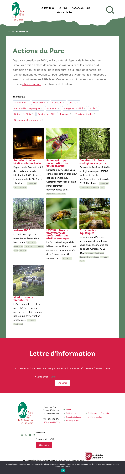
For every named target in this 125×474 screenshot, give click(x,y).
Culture (72, 102)
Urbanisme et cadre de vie (27, 120)
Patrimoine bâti (46, 114)
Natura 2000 (21, 230)
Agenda (69, 409)
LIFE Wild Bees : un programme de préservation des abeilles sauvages (58, 234)
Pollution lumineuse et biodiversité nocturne (28, 162)
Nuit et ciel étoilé (22, 114)
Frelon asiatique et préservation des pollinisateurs (58, 163)
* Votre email (41, 376)
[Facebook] (22, 425)
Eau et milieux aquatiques (27, 108)
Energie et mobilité (73, 108)
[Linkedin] (34, 425)
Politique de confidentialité (98, 413)
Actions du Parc (81, 8)
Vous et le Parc (65, 12)
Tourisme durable (84, 114)
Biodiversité (39, 102)
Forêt (92, 108)
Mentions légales (95, 417)
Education (52, 108)
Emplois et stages (73, 417)
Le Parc (63, 8)
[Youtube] (30, 425)
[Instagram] (26, 425)
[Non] (122, 467)
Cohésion (57, 102)
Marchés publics (73, 421)
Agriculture (20, 102)
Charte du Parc (31, 84)
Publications (71, 413)
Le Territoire (47, 8)
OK (63, 470)
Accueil (11, 31)
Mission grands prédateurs (23, 299)
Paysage (64, 114)
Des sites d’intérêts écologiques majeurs (92, 162)
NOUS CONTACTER (51, 422)
